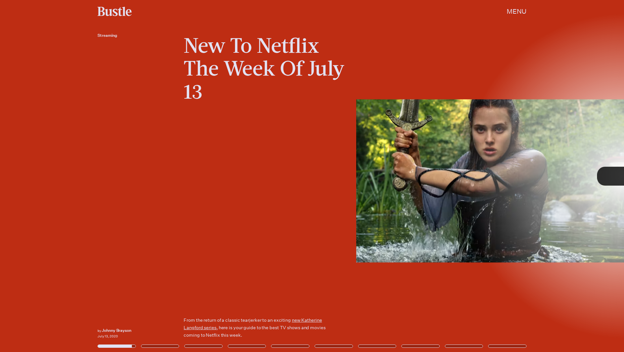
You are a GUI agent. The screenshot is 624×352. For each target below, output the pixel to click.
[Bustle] (115, 11)
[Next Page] (415, 176)
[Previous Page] (103, 176)
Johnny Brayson (116, 330)
